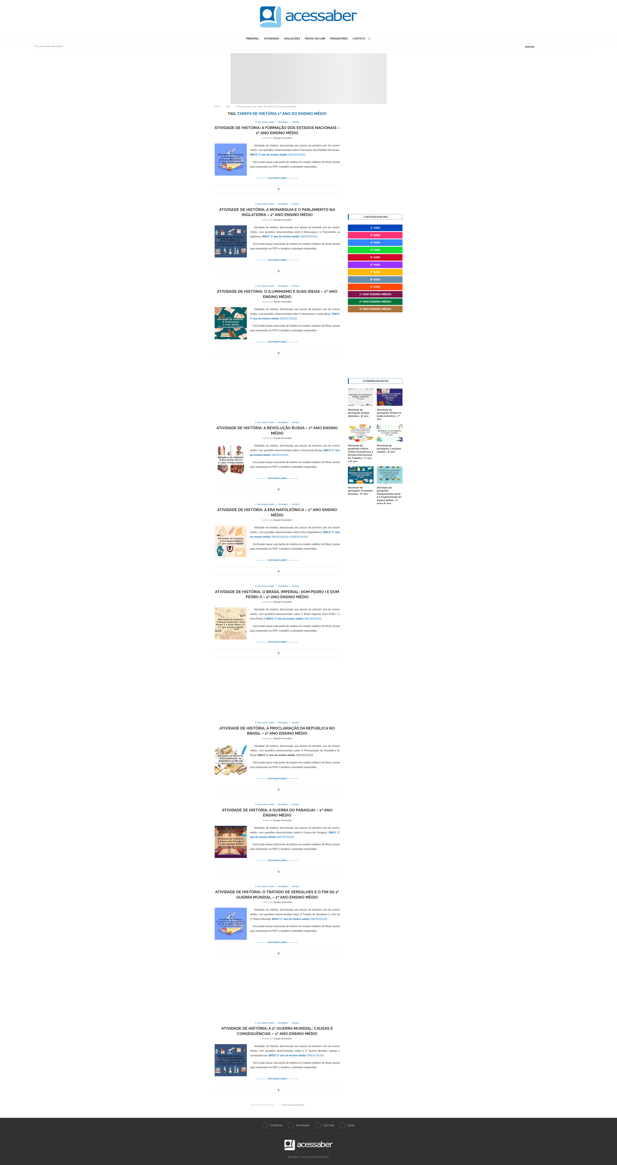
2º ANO (375, 235)
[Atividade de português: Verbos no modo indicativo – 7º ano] (389, 397)
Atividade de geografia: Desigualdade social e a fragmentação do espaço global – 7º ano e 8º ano (389, 495)
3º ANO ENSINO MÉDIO (375, 309)
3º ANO (375, 242)
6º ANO (375, 264)
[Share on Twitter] (278, 189)
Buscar (529, 47)
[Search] (369, 38)
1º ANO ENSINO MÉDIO (375, 294)
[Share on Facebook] (275, 189)
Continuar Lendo (277, 178)
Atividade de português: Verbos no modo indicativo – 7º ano (389, 415)
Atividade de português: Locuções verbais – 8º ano (389, 448)
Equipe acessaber (283, 138)
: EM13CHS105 (300, 919)
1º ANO (375, 227)
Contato (359, 38)
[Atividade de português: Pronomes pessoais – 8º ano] (361, 475)
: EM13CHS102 (278, 154)
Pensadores (339, 38)
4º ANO (375, 250)
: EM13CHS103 (290, 236)
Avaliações (292, 38)
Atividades (271, 38)
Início (217, 106)
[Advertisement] (590, 1133)
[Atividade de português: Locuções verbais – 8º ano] (389, 433)
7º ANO (375, 272)
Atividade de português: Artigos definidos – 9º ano (358, 413)
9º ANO (375, 286)
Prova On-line (315, 38)
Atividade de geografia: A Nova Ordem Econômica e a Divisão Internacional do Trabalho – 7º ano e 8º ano (360, 453)
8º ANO (375, 279)
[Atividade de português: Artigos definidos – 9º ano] (361, 397)
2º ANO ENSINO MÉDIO (375, 301)
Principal (252, 38)
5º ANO (375, 257)
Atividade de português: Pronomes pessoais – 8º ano (360, 490)
